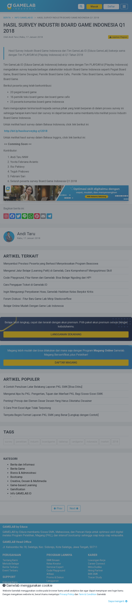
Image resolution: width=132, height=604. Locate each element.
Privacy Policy (67, 594)
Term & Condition (87, 594)
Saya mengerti (116, 601)
